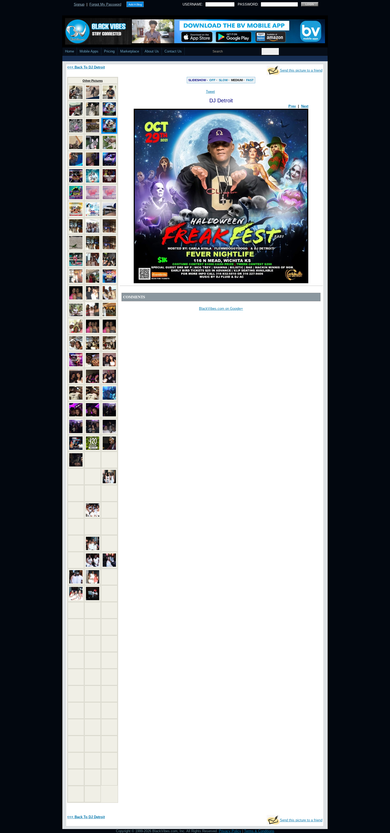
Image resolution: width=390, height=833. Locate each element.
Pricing (109, 51)
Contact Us (173, 51)
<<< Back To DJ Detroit (86, 67)
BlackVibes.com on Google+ (221, 309)
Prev (292, 106)
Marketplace (129, 51)
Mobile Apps (89, 51)
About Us (152, 51)
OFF (212, 80)
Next (304, 106)
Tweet (210, 92)
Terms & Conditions (259, 831)
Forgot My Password (105, 4)
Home (69, 51)
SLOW (223, 80)
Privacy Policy (230, 831)
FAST (250, 80)
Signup (79, 4)
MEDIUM (237, 80)
